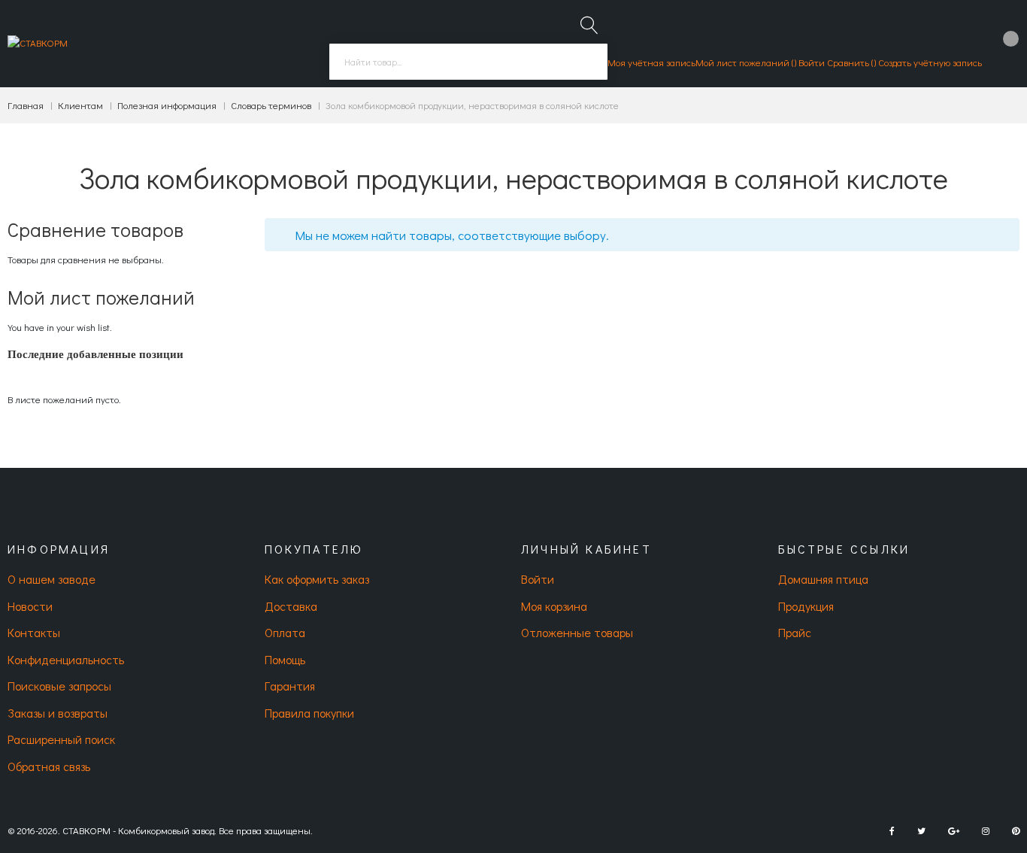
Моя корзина (554, 606)
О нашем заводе (51, 579)
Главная (26, 105)
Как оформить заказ (317, 579)
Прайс (794, 632)
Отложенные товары (577, 632)
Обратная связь (49, 766)
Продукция (806, 606)
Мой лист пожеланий (743, 62)
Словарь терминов (271, 105)
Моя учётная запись (651, 62)
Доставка (291, 606)
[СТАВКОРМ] (38, 43)
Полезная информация (167, 105)
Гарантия (290, 686)
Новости (30, 606)
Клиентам (80, 105)
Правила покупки (309, 713)
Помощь (285, 659)
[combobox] (468, 62)
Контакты (34, 632)
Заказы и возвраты (58, 713)
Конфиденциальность (66, 659)
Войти (811, 62)
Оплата (285, 632)
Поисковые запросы (59, 686)
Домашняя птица (823, 579)
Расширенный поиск (61, 739)
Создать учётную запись (930, 62)
